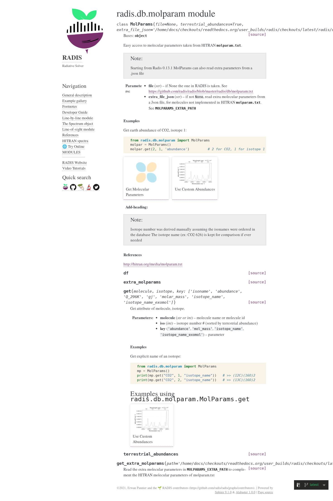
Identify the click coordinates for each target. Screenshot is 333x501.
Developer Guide (74, 112)
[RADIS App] (81, 187)
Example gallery (74, 100)
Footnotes (69, 106)
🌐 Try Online (73, 146)
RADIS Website (74, 162)
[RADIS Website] (65, 187)
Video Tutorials (74, 168)
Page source (265, 492)
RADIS (72, 57)
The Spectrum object (77, 123)
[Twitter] (96, 187)
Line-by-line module (77, 117)
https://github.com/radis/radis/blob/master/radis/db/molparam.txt (201, 91)
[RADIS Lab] (88, 187)
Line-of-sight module (78, 129)
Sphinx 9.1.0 (223, 492)
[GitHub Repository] (73, 187)
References (70, 134)
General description (77, 95)
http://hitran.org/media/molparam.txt (152, 264)
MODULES (71, 152)
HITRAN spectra (75, 140)
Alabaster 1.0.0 (245, 492)
